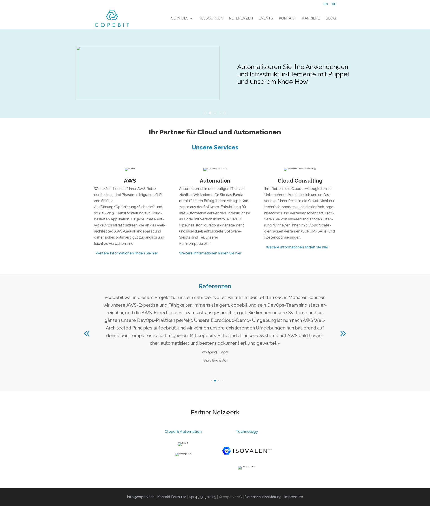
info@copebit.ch (141, 497)
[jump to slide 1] (205, 113)
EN (326, 4)
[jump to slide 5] (225, 113)
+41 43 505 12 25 (202, 497)
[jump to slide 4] (220, 113)
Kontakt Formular (171, 497)
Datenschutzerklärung (263, 497)
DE (334, 4)
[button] (343, 333)
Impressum (293, 497)
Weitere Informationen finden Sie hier (127, 253)
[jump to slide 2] (210, 113)
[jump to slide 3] (215, 113)
